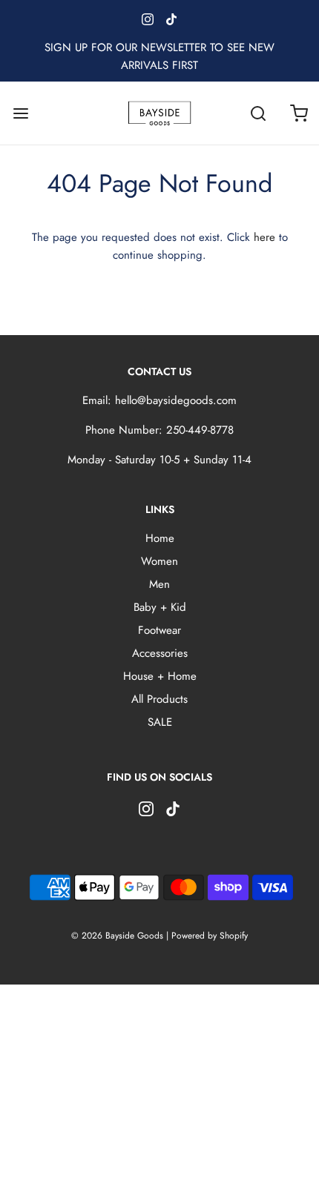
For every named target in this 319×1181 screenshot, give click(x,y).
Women (159, 561)
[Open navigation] (20, 113)
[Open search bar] (257, 113)
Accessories (160, 653)
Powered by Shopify (209, 935)
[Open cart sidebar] (298, 113)
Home (159, 538)
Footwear (159, 630)
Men (159, 584)
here (264, 237)
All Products (159, 699)
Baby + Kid (160, 607)
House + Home (160, 676)
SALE (160, 722)
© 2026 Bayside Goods (117, 935)
